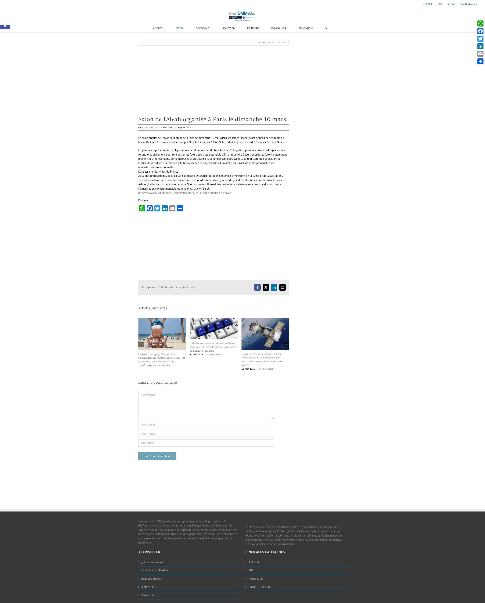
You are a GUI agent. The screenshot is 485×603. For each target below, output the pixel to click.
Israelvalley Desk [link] (150, 127)
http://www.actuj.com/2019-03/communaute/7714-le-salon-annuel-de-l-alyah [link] (184, 193)
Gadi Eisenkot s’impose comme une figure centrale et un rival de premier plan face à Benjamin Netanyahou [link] (162, 347)
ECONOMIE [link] (254, 562)
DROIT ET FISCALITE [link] (260, 587)
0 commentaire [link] (163, 354)
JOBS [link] (250, 570)
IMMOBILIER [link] (255, 578)
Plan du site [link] (148, 595)
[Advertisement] (213, 89)
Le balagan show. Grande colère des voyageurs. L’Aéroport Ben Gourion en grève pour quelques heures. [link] (262, 349)
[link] (428, 4)
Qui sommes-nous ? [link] (152, 562)
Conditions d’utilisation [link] (154, 570)
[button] (141, 344)
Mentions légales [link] (151, 578)
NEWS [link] (189, 127)
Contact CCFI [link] (148, 587)
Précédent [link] (268, 42)
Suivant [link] (282, 42)
